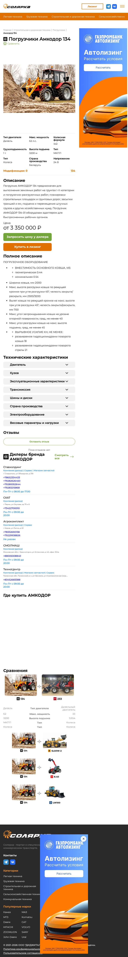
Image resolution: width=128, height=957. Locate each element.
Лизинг (92, 6)
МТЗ (5, 917)
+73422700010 (11, 508)
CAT (24, 922)
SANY (25, 932)
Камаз (7, 912)
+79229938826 (11, 535)
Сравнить (13, 43)
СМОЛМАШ (11, 545)
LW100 (56, 802)
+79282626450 (11, 480)
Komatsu (27, 917)
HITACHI (8, 927)
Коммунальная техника (17, 899)
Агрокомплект (13, 521)
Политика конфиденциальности (23, 949)
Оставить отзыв (39, 441)
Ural (24, 937)
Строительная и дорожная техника (73, 16)
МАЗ (24, 912)
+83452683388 (11, 579)
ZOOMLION (10, 932)
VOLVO (26, 927)
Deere (6, 922)
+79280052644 (11, 484)
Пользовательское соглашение (22, 953)
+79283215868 (11, 487)
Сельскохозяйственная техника (22, 894)
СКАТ (6, 497)
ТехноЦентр (11, 569)
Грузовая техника (37, 16)
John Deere (10, 937)
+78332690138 (11, 532)
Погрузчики (59, 30)
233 (59, 698)
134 (73, 170)
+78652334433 (11, 477)
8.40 (56, 776)
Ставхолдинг (12, 467)
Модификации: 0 (15, 170)
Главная (7, 30)
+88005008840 (12, 555)
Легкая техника (12, 16)
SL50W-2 (57, 750)
